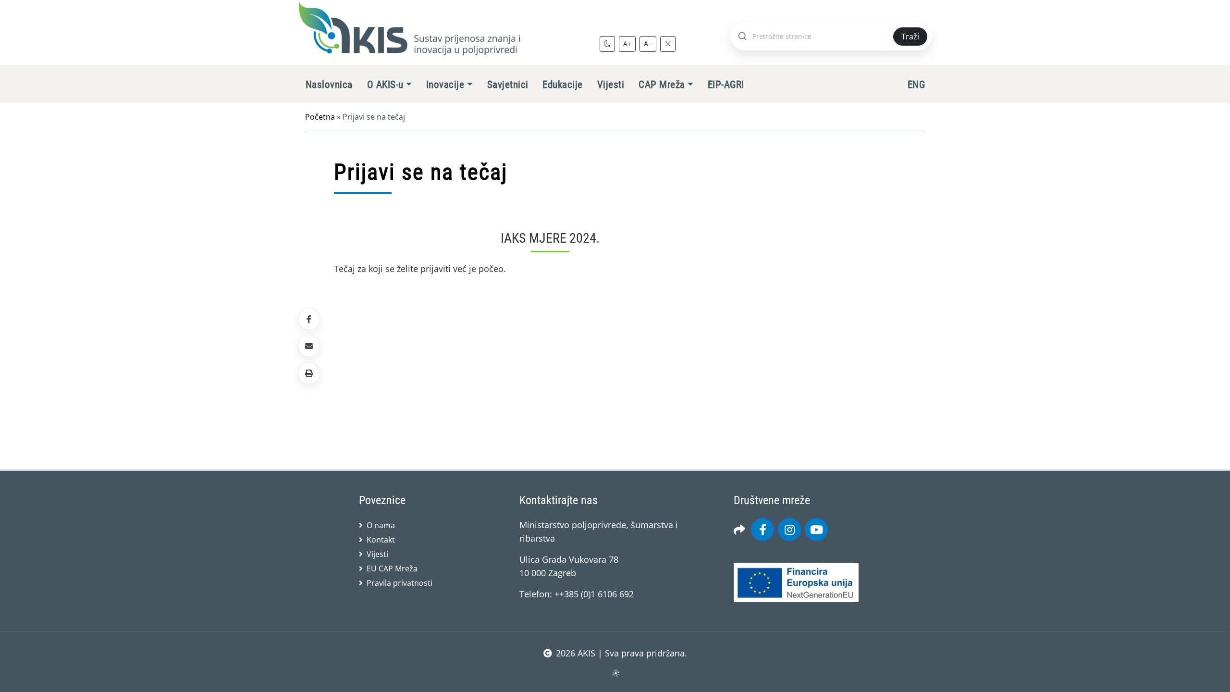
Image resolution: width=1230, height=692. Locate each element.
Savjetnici (508, 84)
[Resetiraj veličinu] (668, 43)
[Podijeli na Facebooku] (309, 319)
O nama (381, 525)
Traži (910, 36)
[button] (309, 373)
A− (648, 43)
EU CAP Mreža (392, 568)
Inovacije (445, 84)
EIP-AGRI (726, 84)
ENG (916, 84)
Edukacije (562, 84)
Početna (320, 116)
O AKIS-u (385, 84)
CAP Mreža (662, 84)
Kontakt (381, 539)
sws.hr (615, 672)
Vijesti (610, 84)
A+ (627, 43)
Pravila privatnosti (399, 583)
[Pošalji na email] (309, 346)
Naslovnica (329, 84)
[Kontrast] (607, 43)
